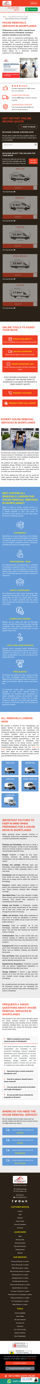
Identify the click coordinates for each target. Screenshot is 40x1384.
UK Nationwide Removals (20, 1281)
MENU (34, 3)
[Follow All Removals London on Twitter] (16, 1201)
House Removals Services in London (18, 17)
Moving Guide (20, 1239)
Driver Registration (20, 1336)
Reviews (20, 1218)
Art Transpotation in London (20, 1301)
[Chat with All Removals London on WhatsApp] (10, 1381)
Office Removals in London (20, 1268)
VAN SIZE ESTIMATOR (20, 352)
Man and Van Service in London (20, 1271)
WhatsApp (33, 9)
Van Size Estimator (20, 1319)
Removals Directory (20, 1246)
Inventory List (20, 1323)
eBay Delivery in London (20, 1304)
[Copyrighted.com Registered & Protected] (20, 1345)
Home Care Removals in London (20, 1284)
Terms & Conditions (20, 1224)
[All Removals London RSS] (26, 1201)
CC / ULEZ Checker (20, 1329)
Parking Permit (20, 1249)
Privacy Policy (31, 1358)
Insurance (20, 1228)
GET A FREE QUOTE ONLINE (21, 1376)
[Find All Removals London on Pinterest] (19, 1201)
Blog (20, 1236)
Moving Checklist (20, 1243)
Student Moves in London (20, 1288)
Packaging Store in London (20, 1278)
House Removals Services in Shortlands (16, 18)
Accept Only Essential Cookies (20, 1368)
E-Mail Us (21, 1195)
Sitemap (20, 1253)
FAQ (20, 1214)
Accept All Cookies (20, 1363)
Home (4, 17)
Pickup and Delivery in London (20, 1298)
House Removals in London (20, 1265)
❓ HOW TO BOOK (28, 127)
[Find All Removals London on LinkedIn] (23, 1201)
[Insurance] (19, 1353)
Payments (20, 1326)
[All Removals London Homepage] (6, 3)
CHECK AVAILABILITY (20, 340)
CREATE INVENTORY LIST (20, 366)
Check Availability (20, 1313)
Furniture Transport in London (20, 1291)
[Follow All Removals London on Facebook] (12, 1201)
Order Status (20, 1316)
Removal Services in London (20, 1261)
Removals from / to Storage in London (20, 1294)
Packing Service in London (20, 1274)
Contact (20, 1211)
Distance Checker (20, 1333)
